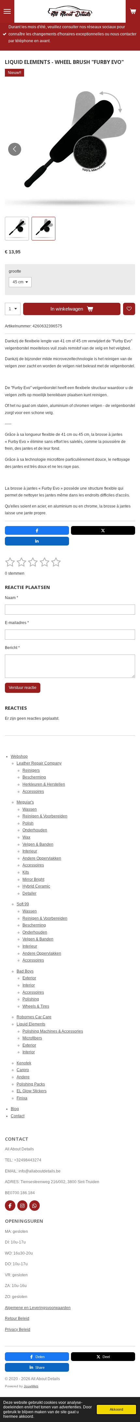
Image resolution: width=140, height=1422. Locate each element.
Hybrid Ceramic (36, 886)
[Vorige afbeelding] (14, 149)
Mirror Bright (33, 879)
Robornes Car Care (34, 1017)
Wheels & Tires (35, 1006)
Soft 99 (23, 904)
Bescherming (34, 777)
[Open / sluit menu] (7, 11)
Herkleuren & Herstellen (43, 784)
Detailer (29, 893)
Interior (28, 985)
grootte (15, 271)
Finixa (22, 1098)
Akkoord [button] (116, 1409)
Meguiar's (25, 802)
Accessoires (33, 791)
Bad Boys (25, 971)
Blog (15, 1109)
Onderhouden (34, 830)
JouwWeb (31, 1386)
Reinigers (31, 770)
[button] (17, 229)
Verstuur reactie (22, 687)
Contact (17, 1116)
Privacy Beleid (17, 1329)
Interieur (29, 851)
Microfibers (32, 1038)
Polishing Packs (31, 1084)
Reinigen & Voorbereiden (44, 816)
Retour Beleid (17, 1318)
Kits (25, 872)
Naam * (11, 597)
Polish (28, 823)
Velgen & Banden (37, 844)
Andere (23, 1077)
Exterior (29, 978)
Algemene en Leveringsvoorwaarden (38, 1308)
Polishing (30, 999)
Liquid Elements (31, 1024)
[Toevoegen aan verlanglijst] (129, 309)
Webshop (19, 756)
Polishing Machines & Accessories (52, 1031)
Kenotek (24, 1063)
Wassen (29, 809)
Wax (26, 837)
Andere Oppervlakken (41, 858)
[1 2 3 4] (13, 309)
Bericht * (12, 647)
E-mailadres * (17, 622)
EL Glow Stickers (32, 1091)
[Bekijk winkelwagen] (133, 11)
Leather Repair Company (39, 763)
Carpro (23, 1070)
